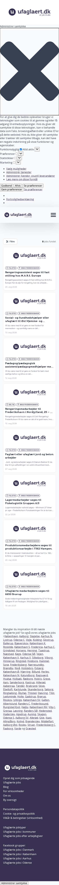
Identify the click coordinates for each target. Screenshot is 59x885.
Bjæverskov (21, 643)
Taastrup (43, 650)
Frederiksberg (18, 664)
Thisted (32, 693)
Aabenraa (9, 686)
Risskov (7, 700)
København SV (31, 700)
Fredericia (37, 647)
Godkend (6, 185)
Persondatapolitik (13, 809)
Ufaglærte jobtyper (14, 827)
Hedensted (45, 710)
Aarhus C (49, 647)
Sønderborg (17, 682)
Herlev (45, 671)
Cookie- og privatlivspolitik (19, 813)
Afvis (18, 185)
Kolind (20, 721)
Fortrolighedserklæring (20, 199)
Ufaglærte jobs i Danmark (18, 849)
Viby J (52, 707)
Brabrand (31, 686)
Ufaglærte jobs (12, 782)
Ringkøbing (10, 693)
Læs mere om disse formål (21, 179)
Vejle (29, 640)
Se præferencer (33, 185)
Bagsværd (42, 675)
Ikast (48, 717)
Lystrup (7, 640)
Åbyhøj (22, 693)
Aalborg (24, 636)
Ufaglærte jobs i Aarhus (17, 858)
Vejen (40, 654)
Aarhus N (46, 636)
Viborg (49, 657)
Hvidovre (32, 661)
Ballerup (8, 643)
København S (22, 647)
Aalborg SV (21, 717)
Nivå (17, 668)
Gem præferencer (11, 189)
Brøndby (8, 668)
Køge (18, 654)
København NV (38, 707)
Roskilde (8, 647)
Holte (20, 696)
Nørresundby (36, 664)
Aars (5, 682)
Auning (32, 714)
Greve (46, 679)
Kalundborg (28, 675)
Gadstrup (30, 696)
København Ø (11, 671)
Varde (17, 728)
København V (11, 657)
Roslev (22, 725)
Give (41, 717)
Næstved (8, 654)
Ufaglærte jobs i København (19, 854)
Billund (36, 671)
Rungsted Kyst (11, 707)
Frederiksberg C (45, 725)
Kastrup (30, 682)
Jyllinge (17, 700)
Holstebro (27, 668)
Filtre (12, 241)
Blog (6, 787)
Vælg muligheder (16, 168)
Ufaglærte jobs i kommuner (19, 831)
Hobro (38, 679)
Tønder (20, 686)
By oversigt (10, 800)
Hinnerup (8, 661)
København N (11, 675)
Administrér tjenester (18, 172)
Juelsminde (9, 696)
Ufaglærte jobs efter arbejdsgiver (23, 836)
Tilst (51, 693)
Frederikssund (39, 703)
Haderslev (9, 714)
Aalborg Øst (10, 725)
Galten (45, 700)
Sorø (6, 664)
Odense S (8, 717)
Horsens (21, 650)
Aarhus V (25, 657)
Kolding (37, 640)
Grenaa (7, 710)
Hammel (44, 661)
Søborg (49, 689)
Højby (24, 707)
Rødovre (28, 679)
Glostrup (48, 640)
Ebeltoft (8, 689)
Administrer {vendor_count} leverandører (30, 176)
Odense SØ (28, 654)
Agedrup (21, 714)
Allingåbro (9, 721)
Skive (42, 686)
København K (37, 643)
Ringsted (21, 661)
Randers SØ (31, 710)
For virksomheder (13, 791)
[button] (29, 71)
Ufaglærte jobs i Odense (17, 862)
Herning (32, 650)
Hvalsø (7, 679)
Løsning (18, 710)
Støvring (43, 693)
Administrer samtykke (14, 883)
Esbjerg (38, 668)
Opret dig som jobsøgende (19, 778)
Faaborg (8, 728)
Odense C (19, 640)
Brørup (41, 696)
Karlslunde (20, 689)
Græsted (31, 728)
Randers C (24, 703)
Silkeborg (37, 657)
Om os (7, 795)
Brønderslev (32, 721)
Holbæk (17, 679)
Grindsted (9, 650)
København (11, 636)
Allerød (34, 717)
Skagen (41, 714)
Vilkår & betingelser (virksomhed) (22, 818)
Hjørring (25, 671)
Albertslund (10, 703)
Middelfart (47, 721)
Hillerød (40, 682)
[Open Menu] (53, 214)
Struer (31, 725)
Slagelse (35, 636)
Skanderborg (35, 689)
